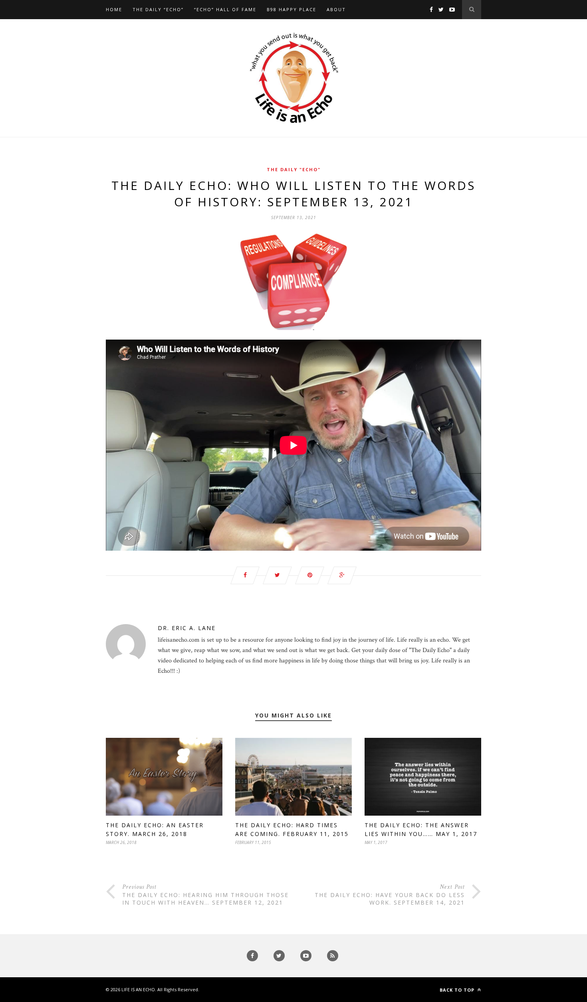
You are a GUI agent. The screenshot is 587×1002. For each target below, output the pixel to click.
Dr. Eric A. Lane (187, 628)
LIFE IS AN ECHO (138, 989)
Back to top (458, 990)
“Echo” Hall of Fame (225, 9)
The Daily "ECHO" (294, 169)
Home (114, 9)
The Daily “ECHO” (158, 9)
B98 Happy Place (291, 9)
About (336, 9)
